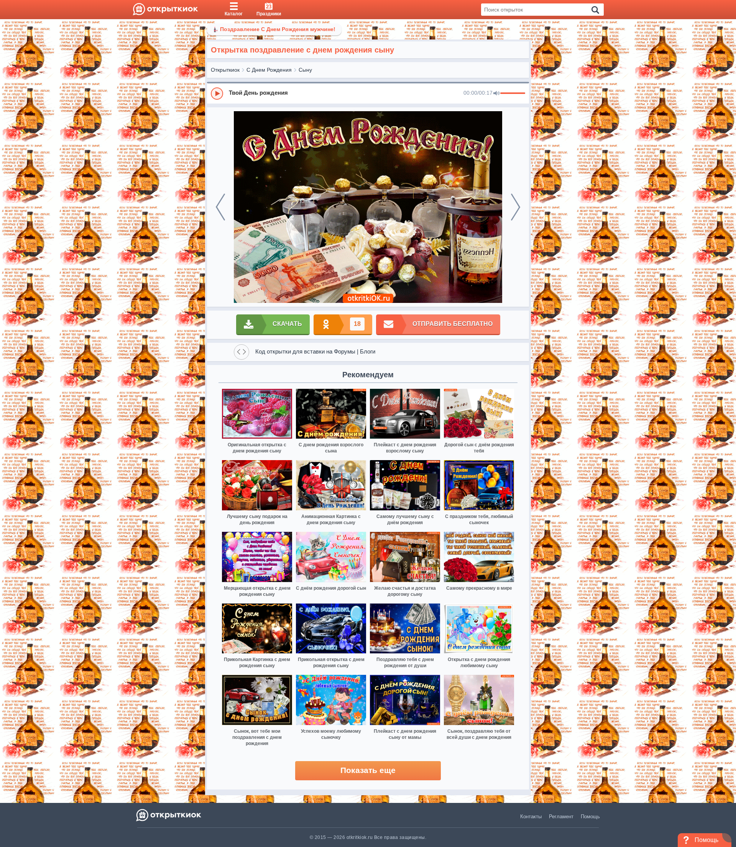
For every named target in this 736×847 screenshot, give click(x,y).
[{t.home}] (169, 815)
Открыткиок (225, 70)
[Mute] (496, 93)
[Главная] (165, 9)
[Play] (217, 93)
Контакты (531, 816)
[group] (368, 93)
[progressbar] (512, 93)
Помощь (590, 816)
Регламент (561, 816)
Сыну (305, 70)
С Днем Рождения (269, 70)
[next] (515, 207)
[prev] (220, 207)
